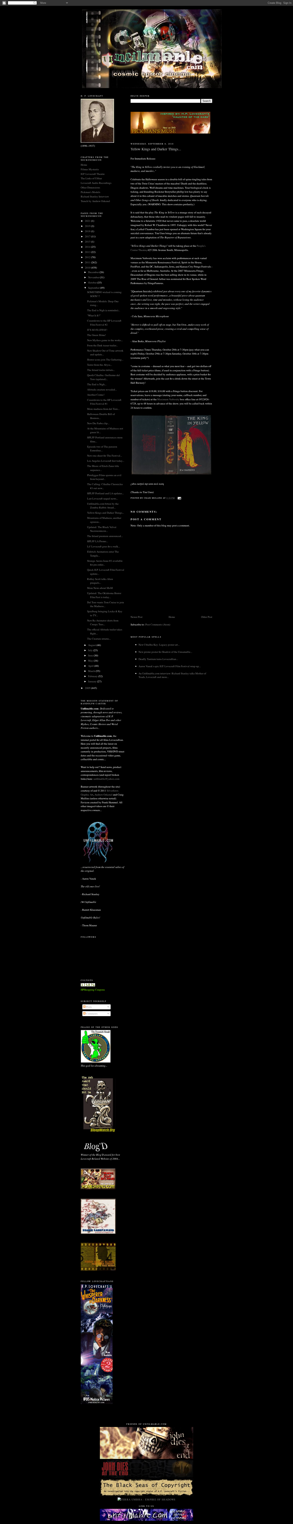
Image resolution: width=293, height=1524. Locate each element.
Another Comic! (95, 394)
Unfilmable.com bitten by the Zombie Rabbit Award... (103, 505)
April (91, 666)
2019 (88, 226)
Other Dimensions (90, 187)
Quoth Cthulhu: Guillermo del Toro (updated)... (103, 377)
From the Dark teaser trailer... (102, 345)
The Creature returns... (99, 638)
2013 (88, 252)
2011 (88, 262)
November (94, 277)
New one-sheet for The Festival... (104, 455)
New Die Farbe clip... (98, 423)
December (93, 272)
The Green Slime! (96, 335)
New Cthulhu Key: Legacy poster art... (159, 644)
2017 (88, 236)
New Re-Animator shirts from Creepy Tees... (102, 622)
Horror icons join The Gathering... (105, 359)
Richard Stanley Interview (95, 196)
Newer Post (137, 617)
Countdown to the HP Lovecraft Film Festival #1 (104, 402)
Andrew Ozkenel (103, 794)
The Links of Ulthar (91, 178)
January (92, 681)
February (93, 676)
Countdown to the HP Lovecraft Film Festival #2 (104, 322)
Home (172, 617)
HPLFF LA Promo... (97, 541)
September (94, 287)
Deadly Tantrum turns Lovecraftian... (158, 659)
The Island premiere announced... (105, 536)
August (92, 645)
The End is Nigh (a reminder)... (103, 310)
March (92, 671)
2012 (88, 257)
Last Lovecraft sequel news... (102, 498)
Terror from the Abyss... (99, 365)
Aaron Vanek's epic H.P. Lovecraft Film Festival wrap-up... (170, 666)
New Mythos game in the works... (105, 340)
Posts (89, 1007)
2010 (88, 267)
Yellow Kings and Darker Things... (105, 512)
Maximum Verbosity (168, 399)
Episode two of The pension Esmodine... (102, 448)
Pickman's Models (90, 192)
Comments (92, 1013)
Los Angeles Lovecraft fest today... (105, 461)
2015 (88, 241)
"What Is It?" (94, 315)
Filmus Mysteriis (90, 169)
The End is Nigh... (96, 384)
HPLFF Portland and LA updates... (105, 493)
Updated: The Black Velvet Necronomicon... (101, 529)
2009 (88, 688)
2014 (88, 247)
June (91, 655)
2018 (88, 231)
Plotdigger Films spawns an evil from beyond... (104, 477)
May (91, 660)
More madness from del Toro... (103, 409)
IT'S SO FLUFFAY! (97, 330)
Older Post (206, 617)
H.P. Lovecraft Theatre (93, 174)
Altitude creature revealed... (102, 389)
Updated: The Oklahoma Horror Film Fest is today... (104, 595)
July (90, 650)
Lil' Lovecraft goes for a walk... (103, 546)
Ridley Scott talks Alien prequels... (100, 581)
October (92, 282)
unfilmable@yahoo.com (106, 779)
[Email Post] (179, 497)
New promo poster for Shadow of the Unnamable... (165, 652)
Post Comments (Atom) (157, 624)
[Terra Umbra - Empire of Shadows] (146, 1499)
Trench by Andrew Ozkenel (95, 201)
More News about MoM (100, 588)
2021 (88, 221)
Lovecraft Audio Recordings (96, 183)
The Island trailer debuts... (101, 370)
